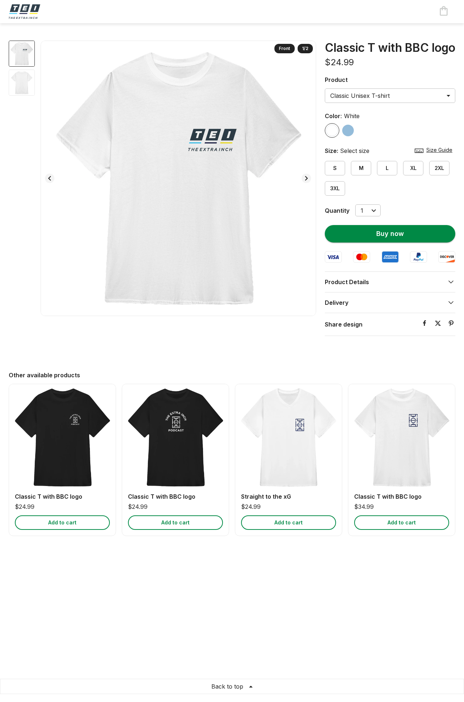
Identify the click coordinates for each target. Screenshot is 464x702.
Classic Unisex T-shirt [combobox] (360, 95)
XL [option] (413, 168)
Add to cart (62, 522)
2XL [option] (439, 168)
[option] (332, 130)
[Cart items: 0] (443, 11)
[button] (390, 281)
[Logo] (38, 11)
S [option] (335, 168)
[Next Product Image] (306, 178)
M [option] (361, 168)
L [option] (387, 168)
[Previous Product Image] (49, 178)
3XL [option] (335, 188)
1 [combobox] (362, 210)
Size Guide (439, 150)
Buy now (390, 233)
